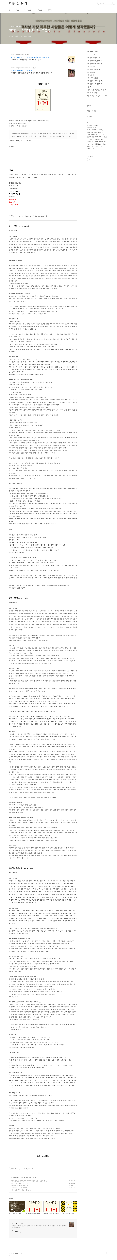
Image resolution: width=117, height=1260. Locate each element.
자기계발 (101, 134)
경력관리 (89, 141)
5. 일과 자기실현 (92, 78)
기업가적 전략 (102, 141)
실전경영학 (95, 141)
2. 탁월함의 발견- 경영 (94, 64)
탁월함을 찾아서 (18, 3)
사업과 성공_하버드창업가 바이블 (20, 1190)
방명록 (50, 10)
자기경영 (89, 149)
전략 (101, 146)
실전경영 (89, 125)
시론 (89, 87)
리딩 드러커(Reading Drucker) (97, 96)
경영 (94, 127)
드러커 (96, 137)
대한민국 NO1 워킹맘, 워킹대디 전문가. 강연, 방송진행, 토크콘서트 (31, 73)
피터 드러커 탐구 (93, 93)
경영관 (105, 137)
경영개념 (100, 132)
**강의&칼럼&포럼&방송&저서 (96, 90)
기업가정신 (89, 139)
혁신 (100, 125)
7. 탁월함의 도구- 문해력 (94, 84)
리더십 (101, 137)
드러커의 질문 (96, 144)
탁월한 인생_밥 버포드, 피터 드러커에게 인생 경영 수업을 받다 (28, 1181)
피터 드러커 (90, 132)
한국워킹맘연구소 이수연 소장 (21, 70)
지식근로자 (104, 144)
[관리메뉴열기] (113, 3)
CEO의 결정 (91, 66)
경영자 (94, 149)
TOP (106, 1253)
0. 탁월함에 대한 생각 (94, 58)
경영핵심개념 (95, 146)
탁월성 (102, 139)
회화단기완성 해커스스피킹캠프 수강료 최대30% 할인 (30, 57)
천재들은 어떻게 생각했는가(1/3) (20, 1183)
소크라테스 (89, 127)
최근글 (88, 111)
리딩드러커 (89, 144)
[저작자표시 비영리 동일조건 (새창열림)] (30, 1168)
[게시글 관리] (18, 1168)
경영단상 (89, 146)
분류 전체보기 (92, 52)
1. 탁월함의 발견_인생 (94, 61)
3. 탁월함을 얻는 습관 (94, 69)
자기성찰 (91, 75)
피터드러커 (95, 125)
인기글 (94, 111)
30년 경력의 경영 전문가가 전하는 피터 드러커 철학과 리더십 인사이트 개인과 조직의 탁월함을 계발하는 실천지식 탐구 (40, 1226)
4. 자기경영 (91, 72)
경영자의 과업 (90, 137)
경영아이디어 (96, 139)
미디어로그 (27, 10)
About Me (91, 55)
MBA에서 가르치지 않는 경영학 (94, 130)
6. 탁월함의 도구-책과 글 (18, 1177)
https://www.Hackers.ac (18, 54)
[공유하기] (16, 1168)
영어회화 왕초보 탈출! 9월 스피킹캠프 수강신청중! (26, 60)
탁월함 (95, 132)
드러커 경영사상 (91, 134)
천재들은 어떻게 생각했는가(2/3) (20, 1185)
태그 (17, 10)
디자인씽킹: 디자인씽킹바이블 (19, 1188)
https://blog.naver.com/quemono (21, 68)
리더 (97, 134)
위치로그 (39, 10)
